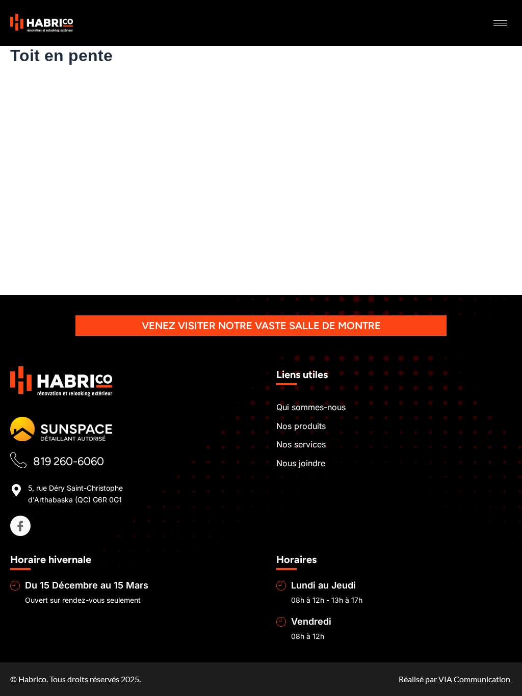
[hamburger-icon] (500, 23)
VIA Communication (475, 679)
